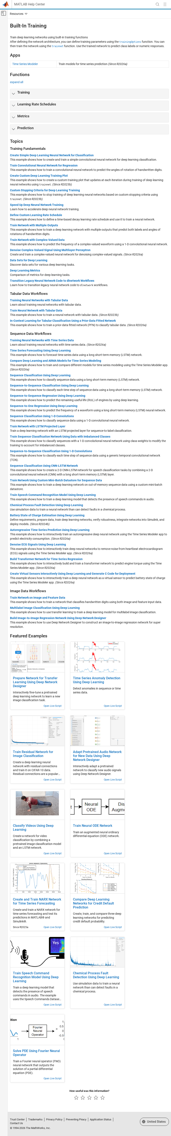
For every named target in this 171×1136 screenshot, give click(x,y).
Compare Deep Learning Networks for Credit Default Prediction (93, 903)
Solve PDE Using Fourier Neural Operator (36, 1053)
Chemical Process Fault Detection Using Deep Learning (46, 505)
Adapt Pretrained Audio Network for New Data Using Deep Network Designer (97, 756)
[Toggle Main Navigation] (164, 4)
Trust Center (17, 1119)
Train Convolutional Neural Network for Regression (44, 165)
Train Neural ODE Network (92, 826)
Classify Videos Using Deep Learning (33, 828)
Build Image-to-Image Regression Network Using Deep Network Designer (58, 618)
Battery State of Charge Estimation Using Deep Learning (47, 515)
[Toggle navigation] (18, 13)
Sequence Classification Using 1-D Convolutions (42, 416)
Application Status (100, 1119)
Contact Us (16, 1123)
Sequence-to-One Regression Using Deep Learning (43, 406)
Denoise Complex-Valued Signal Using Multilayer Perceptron (50, 250)
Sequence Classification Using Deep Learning (40, 375)
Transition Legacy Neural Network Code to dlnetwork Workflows (52, 280)
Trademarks (35, 1119)
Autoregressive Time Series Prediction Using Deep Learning (49, 530)
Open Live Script (53, 705)
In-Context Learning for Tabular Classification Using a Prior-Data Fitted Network (63, 320)
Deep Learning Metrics (25, 270)
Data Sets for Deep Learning (28, 260)
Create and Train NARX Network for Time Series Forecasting (37, 901)
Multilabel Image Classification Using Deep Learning (45, 607)
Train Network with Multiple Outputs (34, 225)
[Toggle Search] (157, 4)
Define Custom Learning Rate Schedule (36, 215)
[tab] (89, 94)
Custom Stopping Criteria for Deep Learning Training (45, 190)
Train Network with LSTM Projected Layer (37, 426)
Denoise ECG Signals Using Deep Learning (38, 544)
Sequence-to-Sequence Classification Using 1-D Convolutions (51, 451)
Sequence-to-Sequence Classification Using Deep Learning (49, 385)
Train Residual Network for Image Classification (33, 754)
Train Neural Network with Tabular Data (36, 310)
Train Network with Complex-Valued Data (37, 239)
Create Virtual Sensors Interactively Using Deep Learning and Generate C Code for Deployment (72, 573)
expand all (16, 82)
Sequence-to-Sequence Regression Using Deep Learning (47, 395)
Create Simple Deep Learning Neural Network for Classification (52, 155)
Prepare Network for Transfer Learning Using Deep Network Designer (35, 682)
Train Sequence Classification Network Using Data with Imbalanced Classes (60, 436)
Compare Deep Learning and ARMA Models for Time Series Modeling (55, 360)
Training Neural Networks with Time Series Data (42, 340)
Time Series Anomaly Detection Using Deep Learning (96, 680)
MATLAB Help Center (29, 4)
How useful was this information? (89, 1090)
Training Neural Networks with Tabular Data (39, 300)
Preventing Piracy (76, 1119)
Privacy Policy (54, 1119)
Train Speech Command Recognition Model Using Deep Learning (53, 495)
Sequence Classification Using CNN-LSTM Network (44, 465)
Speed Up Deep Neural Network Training (36, 204)
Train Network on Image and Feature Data (37, 597)
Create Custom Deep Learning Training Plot (39, 175)
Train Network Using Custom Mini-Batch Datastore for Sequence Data (56, 480)
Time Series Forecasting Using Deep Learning (40, 350)
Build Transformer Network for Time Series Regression (46, 559)
